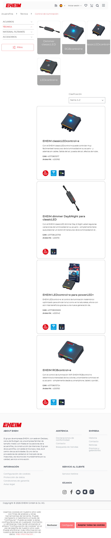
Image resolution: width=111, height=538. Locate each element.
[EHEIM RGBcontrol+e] (71, 352)
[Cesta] (91, 5)
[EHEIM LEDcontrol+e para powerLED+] (71, 276)
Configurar (67, 525)
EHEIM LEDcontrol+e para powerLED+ (68, 295)
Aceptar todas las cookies (91, 525)
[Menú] (103, 5)
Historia (93, 438)
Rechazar (52, 525)
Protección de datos (14, 477)
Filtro (19, 47)
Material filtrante (14, 32)
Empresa (94, 431)
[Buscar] (97, 5)
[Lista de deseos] (85, 5)
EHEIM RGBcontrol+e (57, 370)
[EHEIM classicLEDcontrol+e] (71, 123)
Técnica (7, 27)
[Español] (62, 5)
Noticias (93, 445)
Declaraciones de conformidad (65, 439)
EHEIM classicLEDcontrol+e (61, 141)
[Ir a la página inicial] (13, 5)
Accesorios (10, 37)
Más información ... (25, 534)
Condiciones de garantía (16, 481)
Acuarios (8, 22)
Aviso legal (9, 484)
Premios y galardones (95, 450)
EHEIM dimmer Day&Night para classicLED (64, 218)
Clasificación (75, 94)
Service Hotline (70, 474)
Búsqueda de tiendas (67, 447)
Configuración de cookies (17, 474)
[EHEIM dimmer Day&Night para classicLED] (71, 198)
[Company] (55, 5)
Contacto (60, 444)
